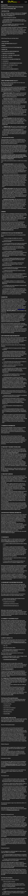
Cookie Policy (5, 470)
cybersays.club (21, 309)
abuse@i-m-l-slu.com (19, 326)
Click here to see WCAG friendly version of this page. (12, 6)
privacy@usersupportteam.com (10, 659)
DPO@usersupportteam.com (7, 229)
